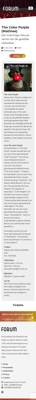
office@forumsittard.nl (12, 387)
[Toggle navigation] (30, 8)
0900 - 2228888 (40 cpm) (13, 385)
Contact (6, 378)
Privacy (6, 374)
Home (5, 364)
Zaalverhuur (8, 371)
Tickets (16, 56)
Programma (8, 367)
